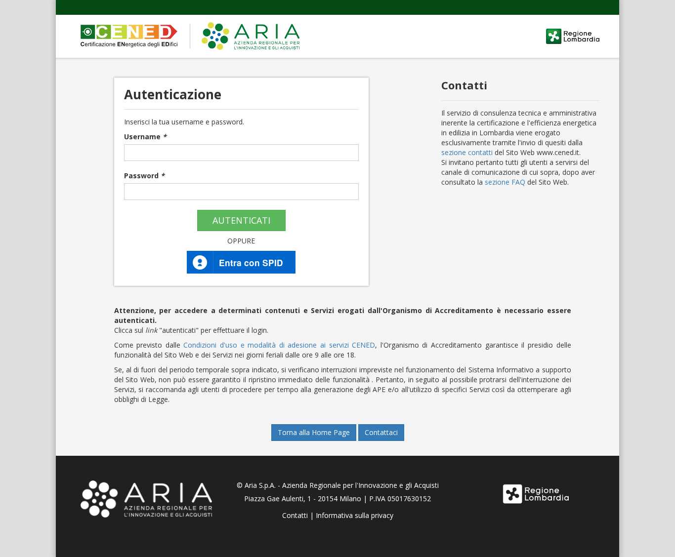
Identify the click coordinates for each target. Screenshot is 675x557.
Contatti (295, 515)
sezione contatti (467, 152)
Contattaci (381, 432)
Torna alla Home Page (314, 432)
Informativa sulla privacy (354, 515)
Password (144, 175)
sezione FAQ (505, 182)
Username (145, 136)
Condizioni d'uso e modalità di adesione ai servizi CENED (279, 345)
